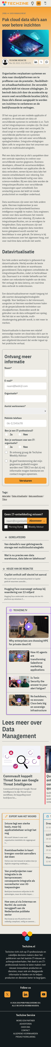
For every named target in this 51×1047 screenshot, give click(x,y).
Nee (25, 434)
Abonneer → (37, 520)
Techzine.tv (20, 610)
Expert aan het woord (22, 816)
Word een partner (25, 1020)
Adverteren (26, 1023)
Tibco (4, 499)
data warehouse (36, 496)
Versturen (25, 480)
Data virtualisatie (19, 496)
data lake (6, 496)
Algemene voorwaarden (25, 1033)
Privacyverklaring (25, 1036)
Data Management (18, 13)
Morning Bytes (16, 526)
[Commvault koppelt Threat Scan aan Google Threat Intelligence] (21, 759)
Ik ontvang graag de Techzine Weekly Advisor (26, 454)
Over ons (25, 1027)
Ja (11, 434)
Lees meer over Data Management (22, 729)
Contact (25, 1030)
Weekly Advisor (36, 526)
